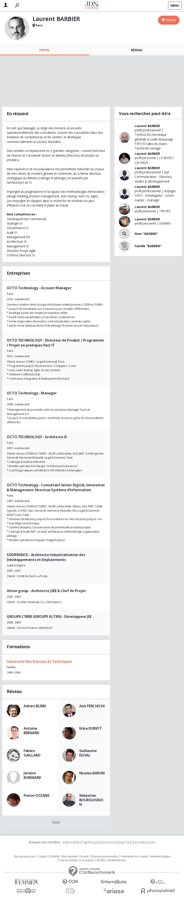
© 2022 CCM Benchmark (111, 860)
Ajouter (171, 20)
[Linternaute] (114, 882)
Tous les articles (68, 860)
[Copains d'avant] (26, 891)
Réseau (136, 50)
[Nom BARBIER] (124, 233)
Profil (44, 50)
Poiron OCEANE (36, 795)
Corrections (87, 860)
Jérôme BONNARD (32, 775)
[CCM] (70, 882)
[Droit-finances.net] (158, 882)
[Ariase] (114, 890)
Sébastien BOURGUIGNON (91, 800)
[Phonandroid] (158, 891)
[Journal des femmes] (26, 882)
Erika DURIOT (90, 728)
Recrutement (69, 856)
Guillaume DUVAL (88, 753)
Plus (56, 822)
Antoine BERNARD (31, 730)
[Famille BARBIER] (124, 246)
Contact (42, 856)
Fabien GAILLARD (32, 753)
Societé (84, 856)
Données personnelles (104, 856)
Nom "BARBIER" (146, 234)
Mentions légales (160, 856)
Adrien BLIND (35, 706)
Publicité (55, 856)
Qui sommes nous (24, 856)
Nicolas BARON (92, 773)
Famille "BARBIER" (148, 246)
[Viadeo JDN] (70, 891)
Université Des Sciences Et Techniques (39, 661)
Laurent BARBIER (147, 126)
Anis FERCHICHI (92, 706)
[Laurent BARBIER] (16, 28)
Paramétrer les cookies (134, 856)
